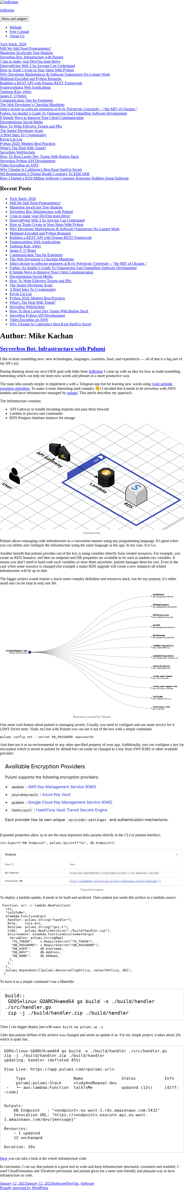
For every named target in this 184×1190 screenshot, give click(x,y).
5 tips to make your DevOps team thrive (30, 61)
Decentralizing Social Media (21, 122)
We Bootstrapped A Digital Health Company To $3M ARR (45, 174)
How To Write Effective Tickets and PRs (31, 126)
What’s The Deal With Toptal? (23, 148)
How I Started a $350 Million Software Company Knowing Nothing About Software (64, 178)
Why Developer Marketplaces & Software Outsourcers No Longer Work (55, 74)
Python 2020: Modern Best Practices (27, 144)
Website (16, 27)
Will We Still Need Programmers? (25, 48)
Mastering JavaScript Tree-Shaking (26, 53)
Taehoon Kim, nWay (16, 92)
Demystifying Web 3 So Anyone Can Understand (37, 66)
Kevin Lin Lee (11, 139)
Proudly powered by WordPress (24, 1188)
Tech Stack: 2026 (13, 44)
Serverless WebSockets (17, 152)
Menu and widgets (14, 19)
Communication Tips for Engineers (26, 100)
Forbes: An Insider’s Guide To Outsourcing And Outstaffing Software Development (63, 113)
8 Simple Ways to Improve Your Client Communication (42, 118)
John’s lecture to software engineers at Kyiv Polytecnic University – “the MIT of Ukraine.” (68, 109)
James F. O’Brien (13, 96)
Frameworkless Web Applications (25, 87)
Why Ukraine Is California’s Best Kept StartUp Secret (41, 169)
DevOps (72, 1183)
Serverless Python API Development (27, 161)
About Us (17, 36)
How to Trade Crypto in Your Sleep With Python (37, 70)
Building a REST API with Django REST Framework (41, 83)
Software (59, 1183)
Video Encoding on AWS (19, 165)
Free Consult (19, 32)
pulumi (72, 393)
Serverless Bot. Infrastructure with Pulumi (31, 57)
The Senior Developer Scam (21, 131)
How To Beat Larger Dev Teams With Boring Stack (39, 157)
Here (3, 1158)
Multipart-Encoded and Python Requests (30, 79)
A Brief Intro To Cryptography (23, 135)
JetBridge (7, 10)
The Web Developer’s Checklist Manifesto (32, 105)
